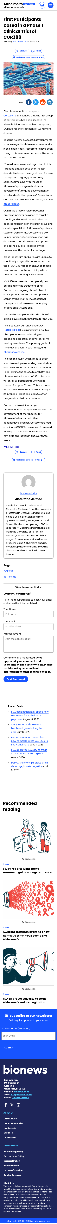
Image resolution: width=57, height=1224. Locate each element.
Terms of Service (13, 1170)
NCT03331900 (12, 330)
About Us (8, 1112)
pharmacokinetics (14, 352)
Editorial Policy (12, 1160)
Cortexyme (10, 115)
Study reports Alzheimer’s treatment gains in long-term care (28, 728)
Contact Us (10, 1137)
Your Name (10, 609)
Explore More (11, 1145)
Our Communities (13, 1123)
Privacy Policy (11, 1165)
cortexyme (10, 576)
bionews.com (21, 1091)
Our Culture (10, 1118)
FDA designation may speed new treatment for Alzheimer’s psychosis (30, 715)
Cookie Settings (12, 1175)
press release (11, 204)
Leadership (10, 1128)
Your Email (9, 621)
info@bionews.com (21, 1094)
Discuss (22, 51)
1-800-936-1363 (20, 1097)
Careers (8, 1132)
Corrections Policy (14, 1156)
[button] (42, 5)
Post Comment (15, 679)
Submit (8, 1047)
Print (38, 51)
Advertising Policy (14, 1151)
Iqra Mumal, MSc (20, 41)
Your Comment (12, 634)
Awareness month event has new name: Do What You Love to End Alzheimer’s (29, 740)
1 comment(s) (27, 587)
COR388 (8, 571)
